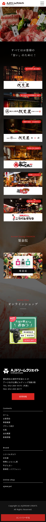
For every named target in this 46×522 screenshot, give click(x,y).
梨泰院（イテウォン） (12, 469)
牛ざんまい (7, 465)
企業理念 (6, 418)
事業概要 (6, 422)
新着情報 (6, 437)
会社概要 (6, 433)
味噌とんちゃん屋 (10, 461)
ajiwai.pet (7, 486)
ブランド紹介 (8, 426)
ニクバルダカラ (9, 454)
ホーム (6, 415)
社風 (5, 430)
